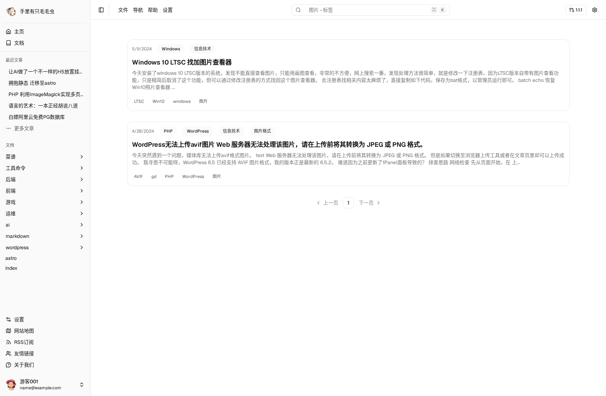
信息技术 (202, 49)
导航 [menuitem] (138, 10)
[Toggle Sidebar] (90, 198)
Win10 (158, 101)
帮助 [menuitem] (153, 10)
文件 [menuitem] (123, 10)
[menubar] (145, 10)
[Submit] (594, 10)
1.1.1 (579, 10)
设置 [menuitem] (168, 10)
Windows (171, 49)
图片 (203, 101)
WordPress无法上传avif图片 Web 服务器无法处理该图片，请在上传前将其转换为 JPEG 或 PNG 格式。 (279, 144)
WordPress (198, 131)
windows (182, 101)
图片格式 (262, 131)
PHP (168, 131)
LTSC (139, 101)
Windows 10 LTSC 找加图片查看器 (182, 62)
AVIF (138, 176)
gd (153, 176)
